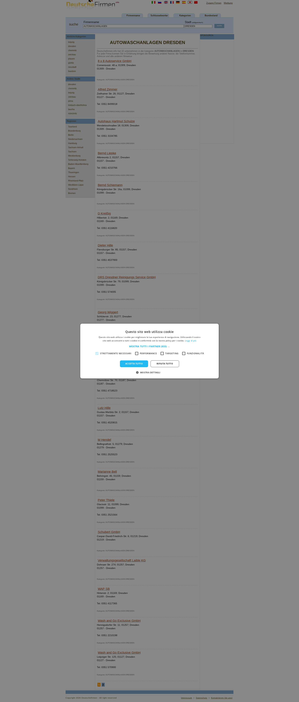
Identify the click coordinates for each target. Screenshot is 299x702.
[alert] (149, 351)
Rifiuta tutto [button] (165, 363)
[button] (149, 346)
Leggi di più (190, 340)
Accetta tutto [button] (134, 363)
